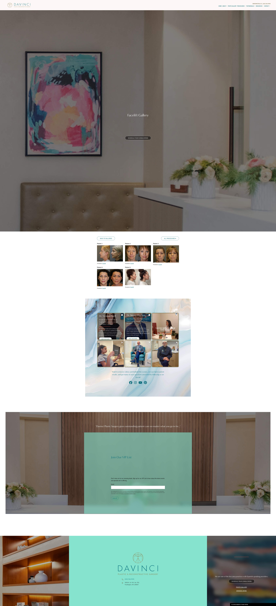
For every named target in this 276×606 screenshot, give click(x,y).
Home (220, 6)
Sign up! (115, 498)
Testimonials (250, 6)
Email (112, 484)
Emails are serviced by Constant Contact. (128, 493)
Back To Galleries (106, 238)
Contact (266, 6)
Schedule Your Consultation (138, 138)
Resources (259, 6)
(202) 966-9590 (129, 579)
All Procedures (169, 238)
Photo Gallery (232, 6)
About (224, 6)
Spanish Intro (241, 591)
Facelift (104, 263)
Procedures (240, 6)
